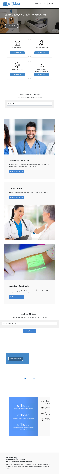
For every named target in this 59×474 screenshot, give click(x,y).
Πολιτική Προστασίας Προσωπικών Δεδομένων (19, 461)
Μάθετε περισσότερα (16, 171)
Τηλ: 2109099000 (11, 26)
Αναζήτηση (17, 52)
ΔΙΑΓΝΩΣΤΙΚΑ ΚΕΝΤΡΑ (40, 3)
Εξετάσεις (22, 459)
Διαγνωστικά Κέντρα (12, 459)
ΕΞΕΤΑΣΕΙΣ (51, 3)
